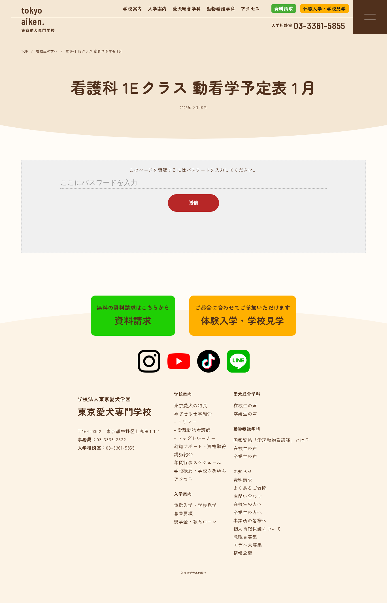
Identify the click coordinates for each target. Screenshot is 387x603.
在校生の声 (245, 405)
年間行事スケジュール (198, 462)
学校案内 (132, 8)
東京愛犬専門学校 (38, 19)
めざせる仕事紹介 (193, 413)
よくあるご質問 (250, 487)
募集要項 (183, 513)
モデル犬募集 (247, 544)
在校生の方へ (47, 51)
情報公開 (242, 552)
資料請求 (283, 8)
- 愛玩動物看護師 (192, 429)
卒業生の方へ (247, 512)
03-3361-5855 (320, 25)
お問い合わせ (247, 496)
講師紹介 (183, 454)
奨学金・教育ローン (195, 521)
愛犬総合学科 (187, 8)
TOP (24, 51)
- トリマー (185, 421)
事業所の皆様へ (250, 520)
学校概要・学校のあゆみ (200, 470)
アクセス (250, 8)
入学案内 (157, 8)
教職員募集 (245, 536)
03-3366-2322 (111, 439)
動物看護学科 (221, 8)
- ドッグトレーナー (195, 438)
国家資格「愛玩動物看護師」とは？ (271, 440)
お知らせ (242, 471)
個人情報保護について (257, 528)
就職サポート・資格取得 (200, 446)
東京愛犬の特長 (190, 405)
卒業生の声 (245, 413)
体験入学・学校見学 (324, 8)
